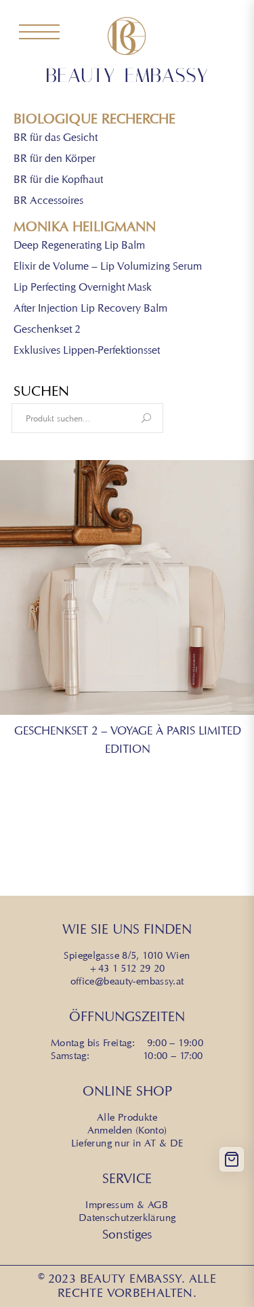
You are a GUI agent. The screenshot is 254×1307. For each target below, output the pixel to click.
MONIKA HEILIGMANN (85, 227)
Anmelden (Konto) (127, 1130)
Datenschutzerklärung (127, 1217)
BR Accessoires (48, 201)
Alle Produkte (127, 1117)
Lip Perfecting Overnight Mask (83, 287)
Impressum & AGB (127, 1205)
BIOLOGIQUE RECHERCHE (94, 119)
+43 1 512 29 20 (127, 968)
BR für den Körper (55, 159)
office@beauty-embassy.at (127, 981)
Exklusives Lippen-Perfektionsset (87, 350)
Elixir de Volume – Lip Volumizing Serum (108, 266)
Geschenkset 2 (47, 329)
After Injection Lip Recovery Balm (90, 308)
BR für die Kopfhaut (58, 180)
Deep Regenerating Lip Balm (79, 245)
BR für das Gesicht (56, 138)
